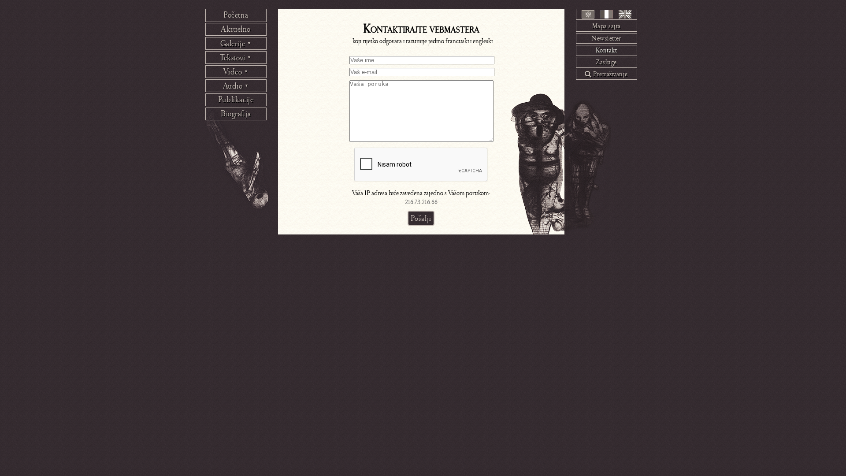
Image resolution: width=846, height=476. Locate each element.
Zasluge (606, 62)
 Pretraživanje (606, 74)
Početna (235, 15)
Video (236, 72)
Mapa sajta (606, 26)
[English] (625, 14)
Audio (236, 86)
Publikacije (235, 99)
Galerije (236, 43)
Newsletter (606, 38)
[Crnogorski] (588, 14)
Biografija (236, 113)
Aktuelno (236, 29)
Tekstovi (236, 57)
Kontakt (606, 50)
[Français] (606, 14)
